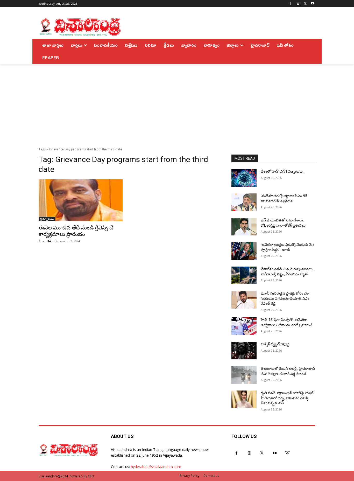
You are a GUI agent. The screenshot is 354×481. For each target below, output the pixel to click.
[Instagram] (298, 4)
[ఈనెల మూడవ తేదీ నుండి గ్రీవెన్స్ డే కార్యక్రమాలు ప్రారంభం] (81, 200)
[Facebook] (291, 4)
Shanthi (45, 241)
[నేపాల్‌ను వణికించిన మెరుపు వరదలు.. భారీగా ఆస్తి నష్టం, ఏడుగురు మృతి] (244, 275)
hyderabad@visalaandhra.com (156, 466)
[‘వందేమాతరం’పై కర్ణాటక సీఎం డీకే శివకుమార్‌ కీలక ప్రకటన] (244, 202)
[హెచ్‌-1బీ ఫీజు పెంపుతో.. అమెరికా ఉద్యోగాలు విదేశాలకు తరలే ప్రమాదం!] (244, 326)
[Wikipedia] (287, 453)
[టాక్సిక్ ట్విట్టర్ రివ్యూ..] (244, 350)
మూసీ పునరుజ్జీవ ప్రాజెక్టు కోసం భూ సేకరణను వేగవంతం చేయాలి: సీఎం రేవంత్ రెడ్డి (285, 298)
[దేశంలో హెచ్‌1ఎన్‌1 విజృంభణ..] (244, 178)
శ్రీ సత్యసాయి (47, 219)
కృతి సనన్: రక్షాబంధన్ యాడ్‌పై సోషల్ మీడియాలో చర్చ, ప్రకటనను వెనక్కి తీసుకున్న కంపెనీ (287, 398)
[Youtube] (312, 4)
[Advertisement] (177, 102)
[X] (305, 4)
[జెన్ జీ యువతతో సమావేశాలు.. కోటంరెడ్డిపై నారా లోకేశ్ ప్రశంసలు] (244, 226)
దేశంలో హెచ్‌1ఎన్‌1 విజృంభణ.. (282, 171)
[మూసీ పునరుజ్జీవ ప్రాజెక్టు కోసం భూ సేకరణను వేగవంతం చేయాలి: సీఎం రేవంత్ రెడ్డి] (244, 300)
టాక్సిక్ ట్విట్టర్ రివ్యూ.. (276, 344)
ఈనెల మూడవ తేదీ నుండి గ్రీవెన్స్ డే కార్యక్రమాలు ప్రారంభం (76, 231)
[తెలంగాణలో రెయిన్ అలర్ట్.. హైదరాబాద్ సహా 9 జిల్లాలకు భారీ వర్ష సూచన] (244, 375)
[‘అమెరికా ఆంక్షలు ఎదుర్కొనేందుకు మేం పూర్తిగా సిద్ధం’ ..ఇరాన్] (244, 251)
